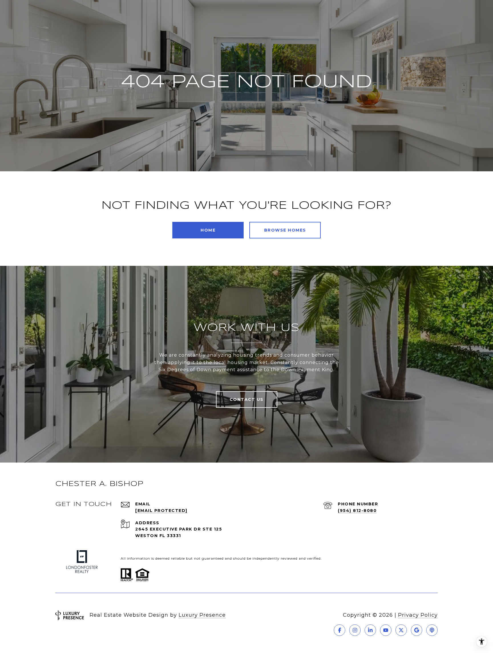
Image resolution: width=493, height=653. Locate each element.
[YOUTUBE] (385, 630)
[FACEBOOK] (339, 630)
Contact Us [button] (247, 399)
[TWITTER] (401, 630)
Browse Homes (285, 230)
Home (208, 230)
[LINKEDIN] (370, 630)
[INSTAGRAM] (355, 630)
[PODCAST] (432, 630)
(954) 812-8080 (357, 510)
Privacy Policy (418, 615)
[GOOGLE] (416, 630)
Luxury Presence (202, 615)
